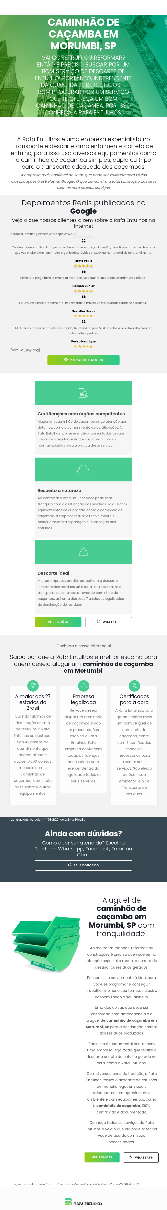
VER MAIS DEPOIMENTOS (86, 360)
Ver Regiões (58, 622)
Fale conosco (86, 865)
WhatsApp (111, 622)
